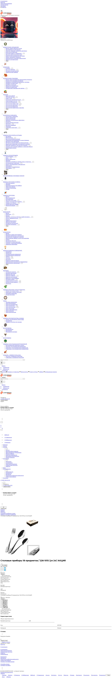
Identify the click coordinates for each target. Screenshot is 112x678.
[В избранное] (3, 568)
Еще (7, 60)
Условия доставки (5, 665)
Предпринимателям (6, 650)
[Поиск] (2, 422)
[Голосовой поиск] (2, 363)
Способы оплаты (5, 664)
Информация (4, 654)
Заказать (3, 574)
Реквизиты (4, 656)
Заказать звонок (4, 400)
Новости (3, 653)
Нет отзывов (4, 565)
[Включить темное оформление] (2, 11)
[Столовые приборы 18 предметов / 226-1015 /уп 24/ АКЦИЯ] (20, 554)
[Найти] (4, 363)
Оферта (3, 673)
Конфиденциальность (7, 672)
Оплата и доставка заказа (7, 661)
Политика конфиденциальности (10, 659)
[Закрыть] (2, 430)
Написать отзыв (4, 640)
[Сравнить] (3, 570)
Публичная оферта (6, 660)
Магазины (3, 658)
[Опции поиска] (1, 361)
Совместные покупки (6, 652)
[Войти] (1, 423)
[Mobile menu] (2, 390)
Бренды (3, 644)
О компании (4, 647)
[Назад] (7, 449)
